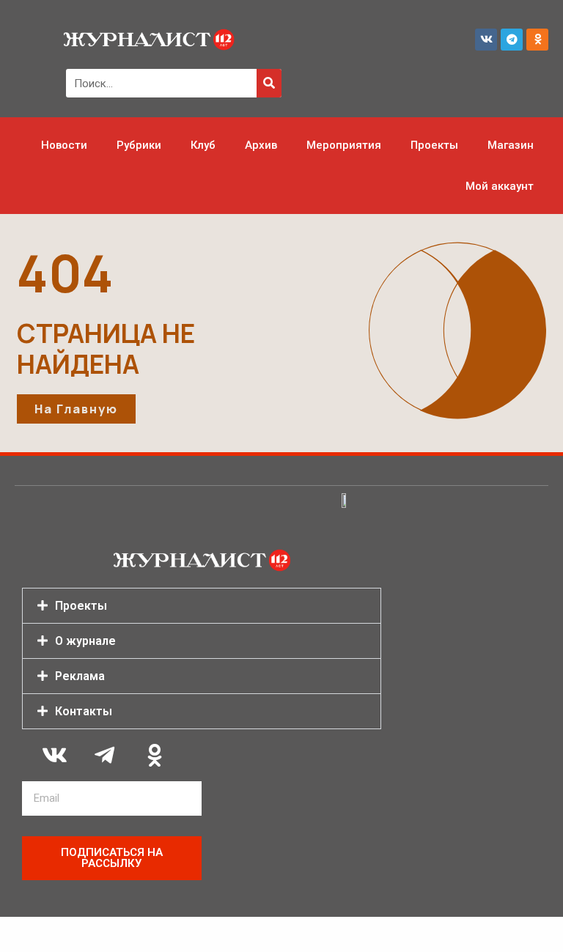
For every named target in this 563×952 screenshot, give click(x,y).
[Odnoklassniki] (537, 40)
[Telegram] (512, 40)
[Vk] (486, 40)
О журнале (85, 641)
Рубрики (139, 145)
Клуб (203, 145)
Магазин (510, 145)
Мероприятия (343, 145)
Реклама (80, 676)
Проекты (434, 145)
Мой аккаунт (500, 186)
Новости (64, 145)
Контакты (83, 711)
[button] (201, 605)
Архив (261, 145)
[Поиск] (269, 83)
